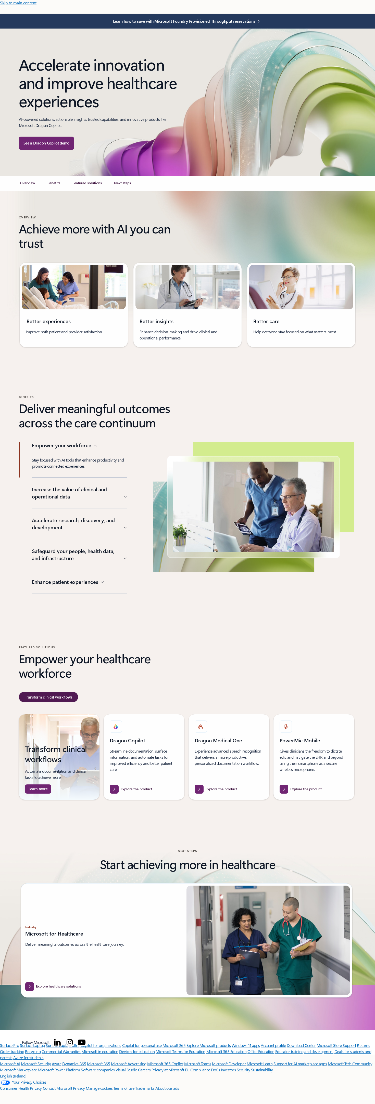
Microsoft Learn (260, 1063)
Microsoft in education (99, 1051)
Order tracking (12, 1051)
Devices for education (137, 1051)
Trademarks (145, 1088)
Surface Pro (9, 1045)
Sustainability (262, 1069)
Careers (144, 1069)
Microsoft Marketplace (18, 1069)
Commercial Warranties (61, 1051)
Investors (228, 1069)
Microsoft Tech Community (350, 1063)
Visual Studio (126, 1069)
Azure (56, 1063)
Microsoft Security (36, 1063)
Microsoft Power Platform (59, 1069)
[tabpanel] (186, 757)
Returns (363, 1045)
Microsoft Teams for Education (180, 1051)
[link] (27, 185)
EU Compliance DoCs (202, 1069)
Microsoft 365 (98, 1063)
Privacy (79, 1088)
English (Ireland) (13, 1076)
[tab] (48, 697)
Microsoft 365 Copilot (165, 1063)
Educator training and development (304, 1051)
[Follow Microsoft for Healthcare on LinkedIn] (57, 1042)
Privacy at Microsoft (168, 1069)
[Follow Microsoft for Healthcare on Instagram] (70, 1042)
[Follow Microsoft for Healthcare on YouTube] (82, 1042)
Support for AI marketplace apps (300, 1063)
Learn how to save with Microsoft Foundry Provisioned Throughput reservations (184, 21)
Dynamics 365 (74, 1063)
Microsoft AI (10, 1063)
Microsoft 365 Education (226, 1051)
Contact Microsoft (57, 1088)
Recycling (33, 1051)
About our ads (167, 1088)
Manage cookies (99, 1088)
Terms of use (124, 1088)
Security (243, 1069)
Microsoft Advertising (128, 1063)
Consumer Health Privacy (21, 1088)
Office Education (260, 1051)
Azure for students (28, 1057)
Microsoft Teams (197, 1063)
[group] (74, 305)
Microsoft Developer (229, 1063)
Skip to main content (18, 2)
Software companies (98, 1069)
